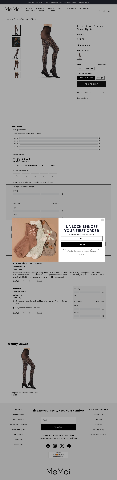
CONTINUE (81, 244)
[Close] (102, 220)
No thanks (81, 254)
